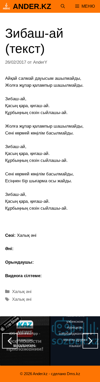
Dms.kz (73, 374)
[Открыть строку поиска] (63, 6)
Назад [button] (9, 341)
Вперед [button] (90, 341)
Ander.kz (32, 6)
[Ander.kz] (6, 6)
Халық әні (22, 291)
